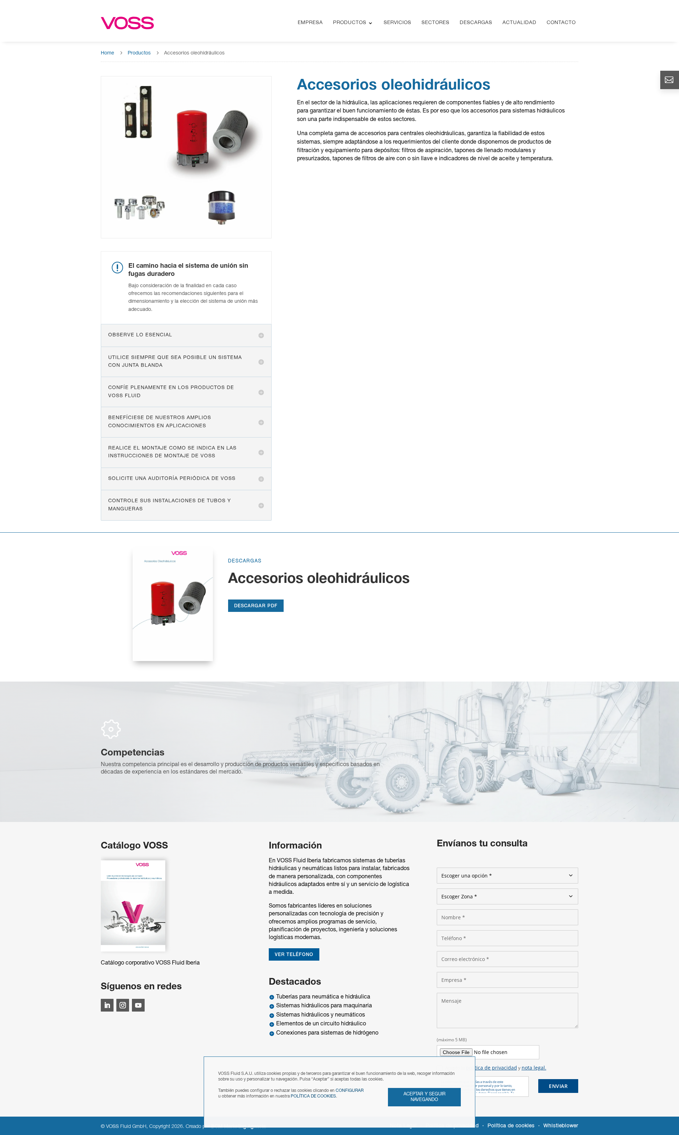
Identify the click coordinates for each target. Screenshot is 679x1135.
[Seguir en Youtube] (138, 1005)
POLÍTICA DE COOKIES (313, 1096)
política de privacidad (491, 1067)
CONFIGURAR (350, 1091)
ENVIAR (558, 1086)
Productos (139, 53)
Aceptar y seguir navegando (425, 1097)
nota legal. (534, 1067)
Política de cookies (511, 1126)
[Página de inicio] (127, 23)
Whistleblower (561, 1126)
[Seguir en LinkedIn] (107, 1005)
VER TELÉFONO (294, 955)
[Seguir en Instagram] (122, 1005)
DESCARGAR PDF (256, 606)
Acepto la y (495, 1067)
